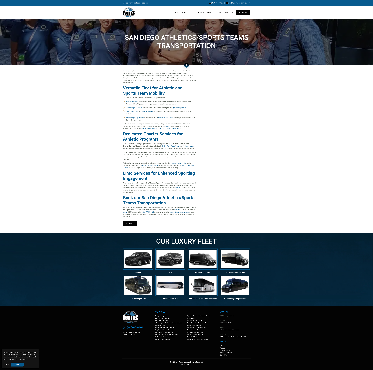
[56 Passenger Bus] (170, 285)
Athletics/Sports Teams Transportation (168, 323)
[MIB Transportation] (129, 12)
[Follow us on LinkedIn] (137, 327)
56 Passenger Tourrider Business (203, 298)
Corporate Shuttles (161, 321)
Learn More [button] (22, 359)
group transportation (179, 108)
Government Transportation (196, 328)
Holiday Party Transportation (165, 337)
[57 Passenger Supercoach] (235, 285)
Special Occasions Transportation (198, 316)
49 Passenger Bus (138, 298)
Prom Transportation (194, 330)
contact (125, 212)
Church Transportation (194, 325)
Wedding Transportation (195, 332)
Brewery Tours (160, 325)
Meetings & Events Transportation (166, 334)
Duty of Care (224, 355)
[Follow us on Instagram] (128, 327)
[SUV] (170, 259)
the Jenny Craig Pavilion (179, 163)
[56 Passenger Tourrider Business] (203, 285)
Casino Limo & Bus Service (164, 328)
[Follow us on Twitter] (141, 327)
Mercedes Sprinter (203, 272)
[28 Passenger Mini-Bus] (235, 259)
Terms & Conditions (226, 353)
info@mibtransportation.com (239, 3)
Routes (222, 348)
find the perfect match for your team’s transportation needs (161, 128)
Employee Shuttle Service (164, 330)
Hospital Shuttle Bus (194, 337)
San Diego (126, 71)
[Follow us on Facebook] (124, 327)
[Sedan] (138, 259)
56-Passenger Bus (147, 111)
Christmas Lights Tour (194, 321)
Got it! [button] (7, 364)
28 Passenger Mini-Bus (235, 272)
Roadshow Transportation (164, 332)
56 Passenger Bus (170, 298)
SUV (170, 272)
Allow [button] (17, 364)
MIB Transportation (182, 362)
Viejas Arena (175, 146)
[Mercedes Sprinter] (203, 259)
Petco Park (166, 146)
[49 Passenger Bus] (138, 285)
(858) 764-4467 (217, 3)
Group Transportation (162, 316)
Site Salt (190, 364)
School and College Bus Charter (198, 339)
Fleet (167, 126)
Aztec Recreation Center (150, 165)
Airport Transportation (162, 318)
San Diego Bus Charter (165, 118)
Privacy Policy (225, 350)
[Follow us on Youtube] (133, 327)
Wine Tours (191, 318)
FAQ (221, 346)
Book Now (177, 210)
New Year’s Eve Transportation (197, 323)
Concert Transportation (195, 334)
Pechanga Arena (188, 146)
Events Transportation (162, 339)
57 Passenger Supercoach (235, 298)
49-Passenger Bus (132, 111)
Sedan (177, 188)
